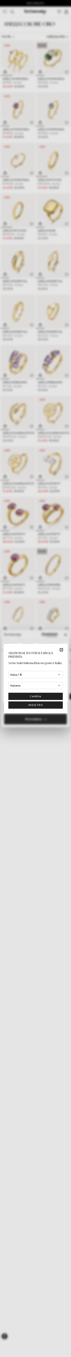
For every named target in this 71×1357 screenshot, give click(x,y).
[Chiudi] (61, 649)
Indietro (35, 705)
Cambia (35, 696)
